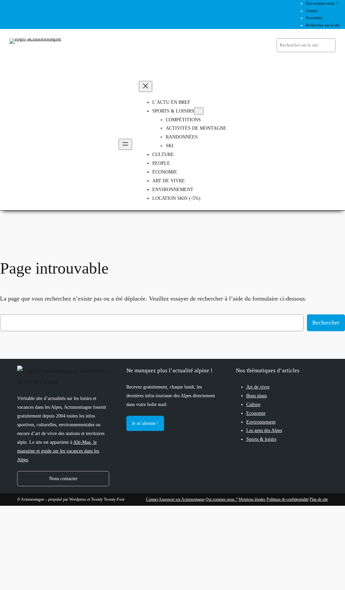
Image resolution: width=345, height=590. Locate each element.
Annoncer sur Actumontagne (182, 499)
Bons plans (256, 395)
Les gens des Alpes (264, 430)
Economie (255, 413)
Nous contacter (63, 478)
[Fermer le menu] (145, 86)
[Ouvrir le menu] (125, 144)
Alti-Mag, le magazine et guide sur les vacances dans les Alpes (58, 450)
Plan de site (319, 499)
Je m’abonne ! (145, 423)
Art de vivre (258, 387)
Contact (152, 499)
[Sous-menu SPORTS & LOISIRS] (198, 111)
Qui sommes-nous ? (222, 499)
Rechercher (326, 322)
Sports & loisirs (261, 439)
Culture (253, 404)
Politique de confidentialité (287, 499)
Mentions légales (252, 499)
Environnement (261, 422)
